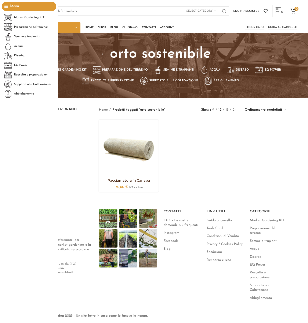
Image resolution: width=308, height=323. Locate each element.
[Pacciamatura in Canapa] (128, 149)
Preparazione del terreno (262, 231)
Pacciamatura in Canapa (129, 180)
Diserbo (255, 257)
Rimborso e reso (219, 260)
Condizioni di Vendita (223, 236)
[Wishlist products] (265, 11)
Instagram (171, 233)
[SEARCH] (224, 11)
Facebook (171, 241)
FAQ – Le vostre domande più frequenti (181, 223)
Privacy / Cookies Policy (225, 244)
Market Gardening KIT (267, 220)
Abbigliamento (261, 298)
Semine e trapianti (264, 241)
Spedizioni (214, 252)
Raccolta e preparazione (259, 275)
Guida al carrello (282, 27)
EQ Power (257, 264)
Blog (167, 249)
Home (103, 109)
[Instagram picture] (108, 218)
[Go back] (104, 54)
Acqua (254, 249)
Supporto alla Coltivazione (260, 288)
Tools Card (254, 27)
